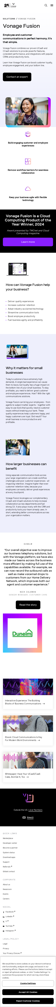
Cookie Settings (28, 983)
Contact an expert (17, 76)
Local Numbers (35, 810)
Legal (5, 944)
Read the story (28, 604)
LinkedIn (9, 917)
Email (30, 817)
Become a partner (10, 848)
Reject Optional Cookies (28, 1001)
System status (9, 853)
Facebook (9, 912)
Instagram (10, 931)
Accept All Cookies (28, 992)
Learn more (28, 242)
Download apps (9, 857)
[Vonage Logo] (10, 5)
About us (6, 885)
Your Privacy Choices (11, 953)
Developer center (10, 843)
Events (5, 894)
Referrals (6, 867)
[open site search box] (46, 5)
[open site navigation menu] (52, 5)
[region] (28, 981)
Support (6, 862)
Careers (6, 899)
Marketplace (8, 838)
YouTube (9, 926)
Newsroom (7, 889)
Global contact (9, 872)
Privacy (6, 949)
